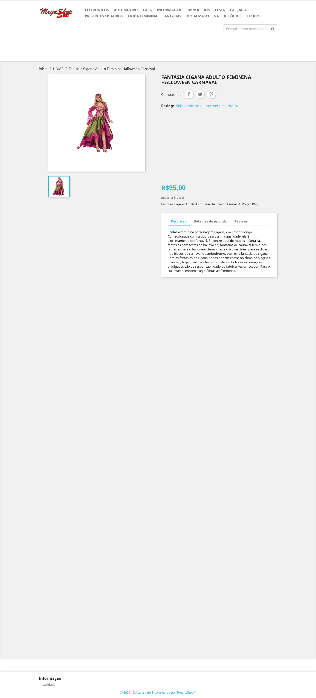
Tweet (200, 94)
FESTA (220, 10)
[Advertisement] (158, 49)
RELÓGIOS (233, 16)
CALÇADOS (239, 10)
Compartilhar (189, 94)
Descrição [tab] (179, 221)
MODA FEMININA (142, 16)
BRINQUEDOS (198, 10)
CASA (147, 10)
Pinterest (211, 94)
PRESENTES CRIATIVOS (104, 16)
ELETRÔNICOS (97, 10)
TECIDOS (254, 16)
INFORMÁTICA (169, 10)
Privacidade (47, 685)
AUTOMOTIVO (126, 10)
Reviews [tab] (241, 221)
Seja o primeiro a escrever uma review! (207, 106)
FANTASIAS (172, 16)
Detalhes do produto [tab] (210, 221)
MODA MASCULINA (202, 16)
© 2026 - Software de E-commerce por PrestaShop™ (158, 692)
